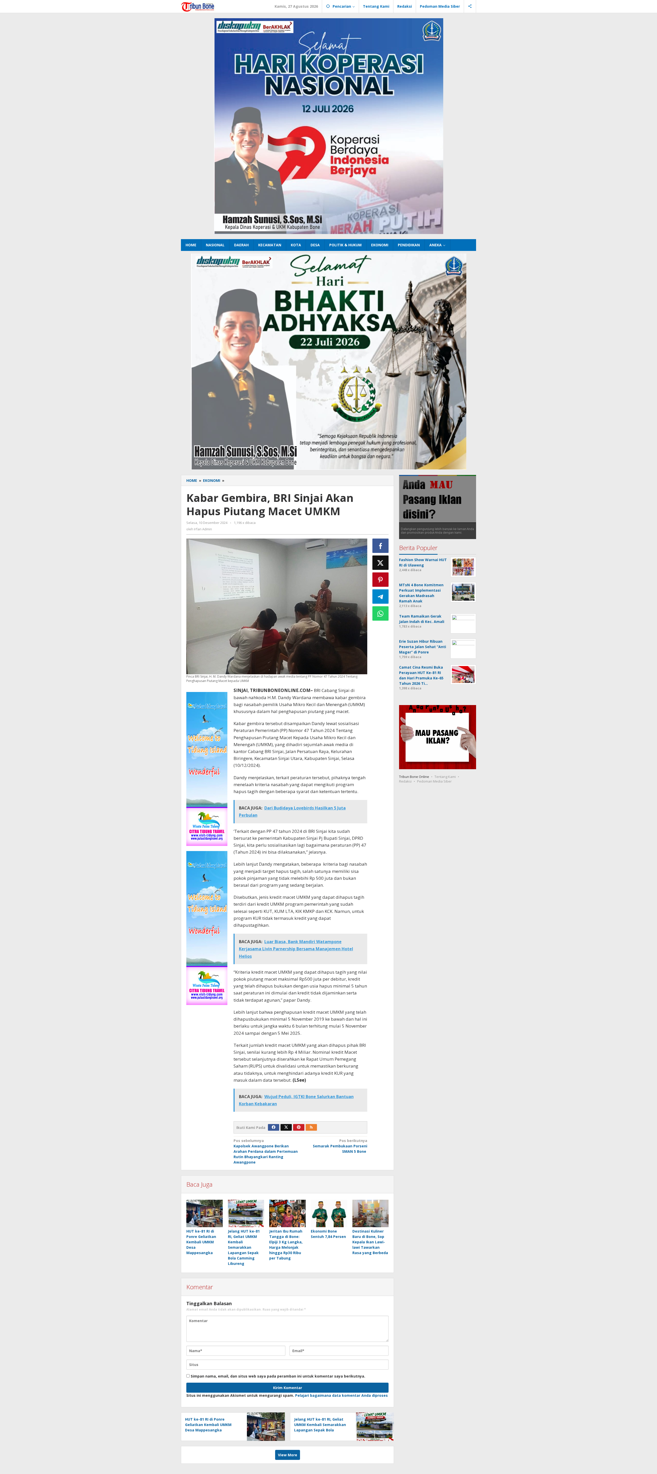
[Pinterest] (298, 1127)
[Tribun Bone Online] (198, 6)
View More (287, 1454)
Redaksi (405, 781)
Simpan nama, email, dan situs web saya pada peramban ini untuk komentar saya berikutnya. (278, 1376)
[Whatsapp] (380, 613)
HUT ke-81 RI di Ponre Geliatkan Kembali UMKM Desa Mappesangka (201, 1242)
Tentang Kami (445, 776)
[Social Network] (470, 6)
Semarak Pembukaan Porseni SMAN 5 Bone (340, 1146)
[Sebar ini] (380, 546)
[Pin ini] (380, 579)
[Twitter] (286, 1127)
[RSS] (311, 1127)
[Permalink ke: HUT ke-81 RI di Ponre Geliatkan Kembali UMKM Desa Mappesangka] (204, 1213)
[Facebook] (273, 1127)
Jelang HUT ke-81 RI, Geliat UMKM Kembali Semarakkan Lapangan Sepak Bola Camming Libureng (244, 1247)
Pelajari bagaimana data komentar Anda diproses (341, 1395)
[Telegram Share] (380, 596)
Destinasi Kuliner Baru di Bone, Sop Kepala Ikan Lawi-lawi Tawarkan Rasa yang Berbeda (370, 1242)
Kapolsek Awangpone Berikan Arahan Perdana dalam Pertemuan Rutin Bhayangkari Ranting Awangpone (266, 1151)
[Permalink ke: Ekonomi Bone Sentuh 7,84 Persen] (329, 1213)
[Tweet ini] (380, 562)
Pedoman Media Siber (434, 781)
